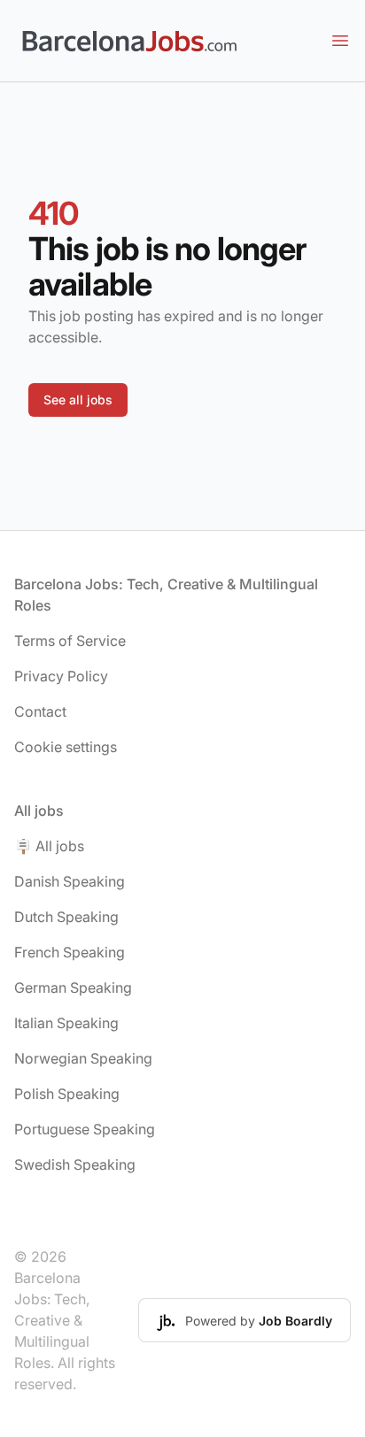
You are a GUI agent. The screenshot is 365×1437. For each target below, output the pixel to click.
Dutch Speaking (66, 917)
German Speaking (73, 987)
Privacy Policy (61, 676)
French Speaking (69, 952)
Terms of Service (70, 640)
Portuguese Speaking (84, 1129)
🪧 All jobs (49, 846)
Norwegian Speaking (83, 1058)
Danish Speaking (69, 881)
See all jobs (78, 399)
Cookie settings (65, 747)
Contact (40, 711)
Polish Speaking (67, 1094)
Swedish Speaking (75, 1164)
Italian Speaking (66, 1023)
